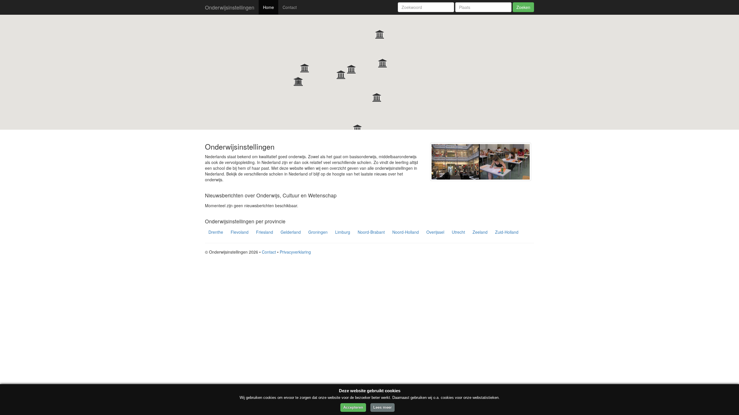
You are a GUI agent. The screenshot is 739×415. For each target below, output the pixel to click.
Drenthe (215, 232)
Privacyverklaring (295, 252)
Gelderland (291, 232)
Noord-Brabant (371, 232)
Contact (290, 7)
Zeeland (480, 232)
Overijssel (435, 232)
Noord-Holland (405, 232)
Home (268, 7)
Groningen (318, 232)
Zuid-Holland (506, 232)
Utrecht (458, 232)
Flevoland (240, 232)
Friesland (264, 232)
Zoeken (523, 7)
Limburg (342, 232)
